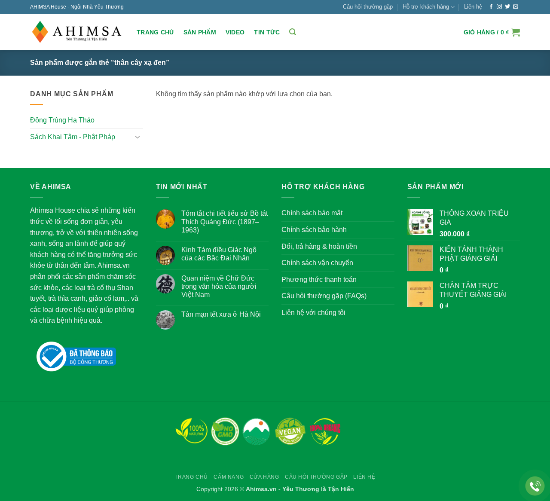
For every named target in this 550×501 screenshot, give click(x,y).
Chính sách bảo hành (314, 229)
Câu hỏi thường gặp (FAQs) (324, 295)
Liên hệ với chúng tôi (313, 312)
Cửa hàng (264, 477)
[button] (292, 32)
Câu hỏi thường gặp (368, 6)
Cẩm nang (229, 477)
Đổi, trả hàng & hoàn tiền (319, 246)
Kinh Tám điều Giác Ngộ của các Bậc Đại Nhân (219, 254)
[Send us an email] (515, 7)
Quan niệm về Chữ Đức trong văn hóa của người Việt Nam (219, 286)
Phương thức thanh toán (319, 279)
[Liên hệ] (535, 486)
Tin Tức (267, 32)
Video (235, 32)
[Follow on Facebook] (491, 7)
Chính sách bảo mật (311, 213)
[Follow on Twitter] (507, 7)
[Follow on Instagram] (499, 7)
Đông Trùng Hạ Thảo (62, 120)
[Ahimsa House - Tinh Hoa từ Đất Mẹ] (77, 32)
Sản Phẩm (199, 32)
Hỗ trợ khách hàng (426, 6)
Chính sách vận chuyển (317, 262)
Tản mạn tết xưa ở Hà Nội (221, 314)
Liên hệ (473, 6)
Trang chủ (155, 32)
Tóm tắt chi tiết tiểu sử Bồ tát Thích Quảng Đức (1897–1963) (224, 221)
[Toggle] (138, 136)
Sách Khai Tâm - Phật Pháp (72, 137)
